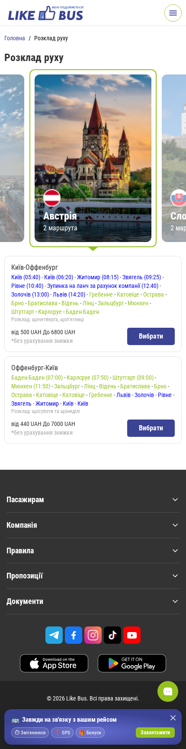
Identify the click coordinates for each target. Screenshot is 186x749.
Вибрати (151, 336)
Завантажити (155, 733)
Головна (14, 38)
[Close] (173, 718)
